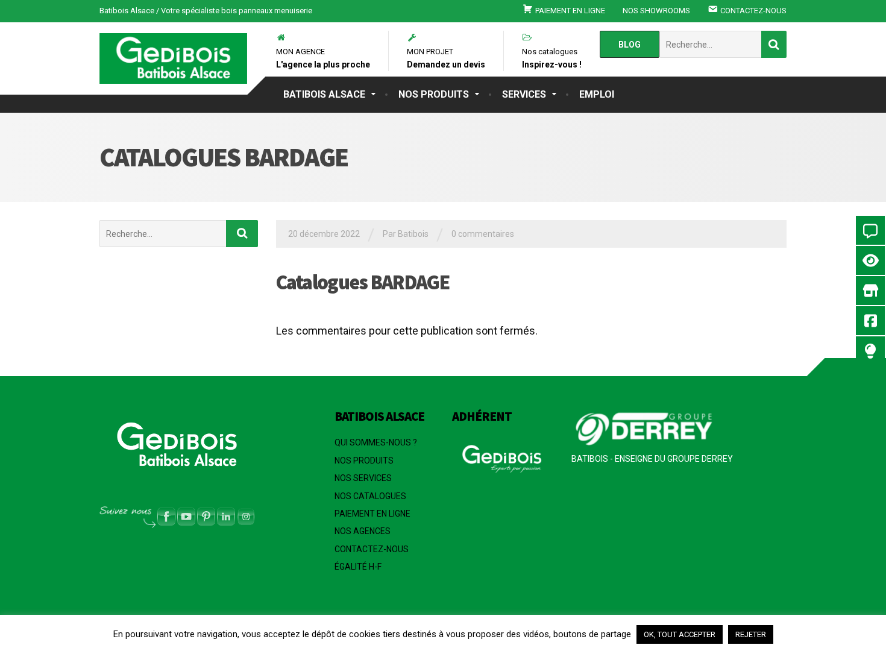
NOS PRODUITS (433, 94)
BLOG (629, 44)
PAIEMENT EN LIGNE (372, 513)
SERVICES (524, 94)
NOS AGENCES (363, 531)
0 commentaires (482, 234)
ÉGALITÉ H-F (358, 566)
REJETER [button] (750, 634)
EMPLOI (596, 94)
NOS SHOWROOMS (656, 10)
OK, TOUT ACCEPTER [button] (679, 634)
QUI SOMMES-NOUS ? (376, 442)
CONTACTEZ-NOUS (372, 549)
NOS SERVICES (363, 478)
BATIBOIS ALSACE (324, 94)
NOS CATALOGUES (370, 496)
